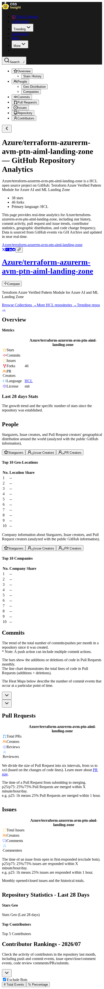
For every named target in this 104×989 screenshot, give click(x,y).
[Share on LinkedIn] (10, 250)
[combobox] (7, 696)
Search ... (17, 62)
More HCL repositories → (57, 305)
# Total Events (14, 984)
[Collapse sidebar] (7, 129)
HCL (29, 381)
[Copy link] (19, 250)
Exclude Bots (17, 980)
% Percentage (38, 984)
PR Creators (73, 452)
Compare (13, 284)
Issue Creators (44, 452)
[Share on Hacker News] (7, 250)
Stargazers (15, 452)
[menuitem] (22, 28)
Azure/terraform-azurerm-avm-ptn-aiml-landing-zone (42, 245)
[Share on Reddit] (13, 250)
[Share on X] (3, 250)
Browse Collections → (19, 305)
